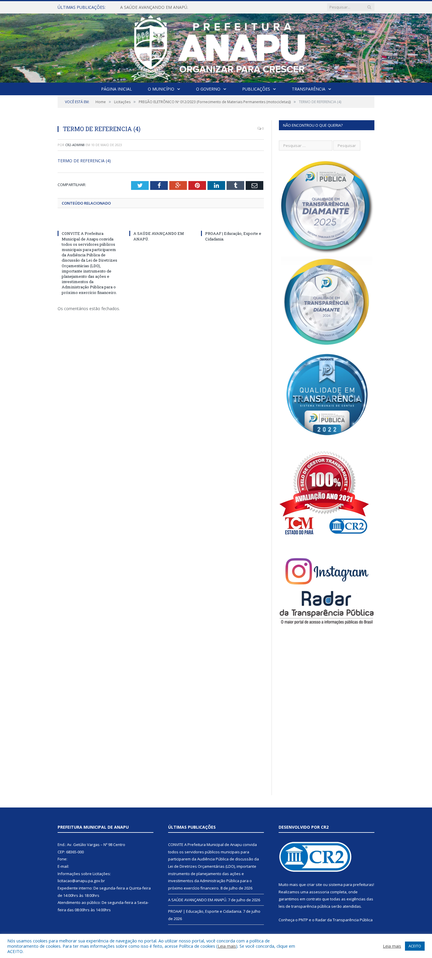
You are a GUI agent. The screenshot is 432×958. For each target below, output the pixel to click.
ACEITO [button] (414, 946)
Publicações (256, 89)
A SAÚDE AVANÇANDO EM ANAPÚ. (154, 7)
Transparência (308, 89)
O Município (161, 89)
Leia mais (227, 946)
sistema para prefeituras (351, 884)
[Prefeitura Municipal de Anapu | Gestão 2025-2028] (216, 46)
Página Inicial (116, 89)
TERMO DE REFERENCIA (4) (84, 160)
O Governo (208, 89)
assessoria (319, 892)
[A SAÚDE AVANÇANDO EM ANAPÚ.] (160, 222)
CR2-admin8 (75, 145)
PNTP (303, 919)
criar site (314, 884)
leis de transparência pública (304, 906)
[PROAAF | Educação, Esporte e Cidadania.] (232, 222)
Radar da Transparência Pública (344, 919)
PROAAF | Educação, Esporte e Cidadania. (205, 911)
